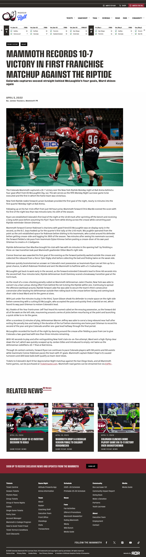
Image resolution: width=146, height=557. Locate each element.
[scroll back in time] (2, 30)
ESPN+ (108, 363)
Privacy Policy (21, 553)
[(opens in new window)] (106, 542)
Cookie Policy (32, 553)
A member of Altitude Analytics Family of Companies (72, 553)
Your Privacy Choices (46, 553)
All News (47, 388)
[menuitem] (72, 18)
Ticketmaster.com (48, 363)
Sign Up (91, 466)
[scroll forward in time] (144, 30)
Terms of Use (10, 553)
